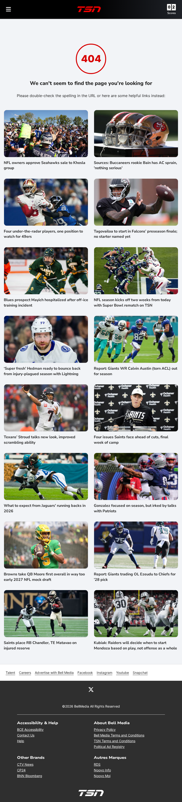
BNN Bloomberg (29, 776)
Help (20, 741)
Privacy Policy (105, 729)
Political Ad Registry (109, 747)
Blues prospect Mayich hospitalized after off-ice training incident (46, 302)
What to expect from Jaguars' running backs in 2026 (45, 508)
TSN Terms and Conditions (114, 741)
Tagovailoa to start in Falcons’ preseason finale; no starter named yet (135, 234)
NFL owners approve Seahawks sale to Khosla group (44, 165)
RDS (97, 764)
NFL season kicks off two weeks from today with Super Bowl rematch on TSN (132, 302)
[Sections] (8, 9)
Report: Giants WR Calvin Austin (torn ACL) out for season (135, 371)
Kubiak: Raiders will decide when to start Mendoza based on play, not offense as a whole (135, 645)
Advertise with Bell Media (54, 673)
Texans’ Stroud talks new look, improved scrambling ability (39, 439)
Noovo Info (102, 770)
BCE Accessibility (30, 729)
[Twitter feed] (91, 689)
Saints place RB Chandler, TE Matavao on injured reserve (40, 645)
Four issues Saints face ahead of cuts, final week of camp (131, 439)
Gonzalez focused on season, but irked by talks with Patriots (135, 508)
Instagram (104, 673)
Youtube (122, 673)
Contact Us (25, 735)
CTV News (25, 764)
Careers (25, 673)
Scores (171, 13)
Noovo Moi (102, 776)
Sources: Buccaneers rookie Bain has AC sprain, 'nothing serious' (135, 165)
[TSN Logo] (89, 9)
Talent (10, 673)
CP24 (21, 770)
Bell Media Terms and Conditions (119, 735)
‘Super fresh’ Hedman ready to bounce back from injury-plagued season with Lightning (42, 371)
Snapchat (140, 673)
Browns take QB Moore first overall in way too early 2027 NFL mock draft (44, 577)
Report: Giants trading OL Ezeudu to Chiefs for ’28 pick (135, 577)
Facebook (85, 673)
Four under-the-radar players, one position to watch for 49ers (43, 234)
